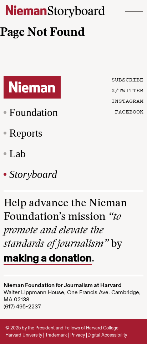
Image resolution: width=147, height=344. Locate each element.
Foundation (33, 112)
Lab (17, 153)
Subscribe (127, 79)
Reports (25, 133)
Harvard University (23, 335)
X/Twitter (127, 90)
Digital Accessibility (107, 335)
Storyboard (33, 174)
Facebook (129, 111)
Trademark (56, 335)
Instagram (127, 101)
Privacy (77, 335)
